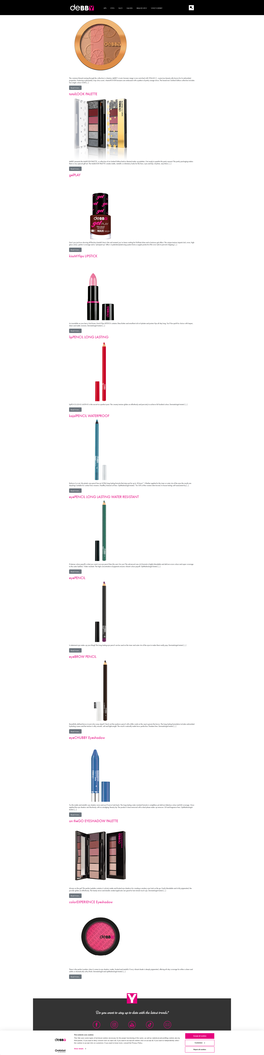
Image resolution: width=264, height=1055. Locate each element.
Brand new (142, 8)
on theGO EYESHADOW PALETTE (93, 821)
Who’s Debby (156, 8)
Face (120, 8)
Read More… (76, 88)
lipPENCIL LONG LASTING (88, 337)
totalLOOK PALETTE (83, 94)
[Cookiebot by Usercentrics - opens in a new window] (60, 1051)
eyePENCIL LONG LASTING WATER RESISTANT (104, 496)
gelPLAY (75, 175)
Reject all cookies (199, 1049)
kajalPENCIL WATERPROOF (89, 415)
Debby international (82, 7)
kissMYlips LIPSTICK (83, 256)
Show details (78, 1049)
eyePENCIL (77, 577)
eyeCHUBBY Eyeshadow (87, 737)
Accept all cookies (199, 1036)
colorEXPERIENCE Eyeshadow (91, 902)
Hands (130, 8)
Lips (105, 8)
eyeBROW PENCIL (82, 656)
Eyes (112, 8)
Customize (198, 1043)
